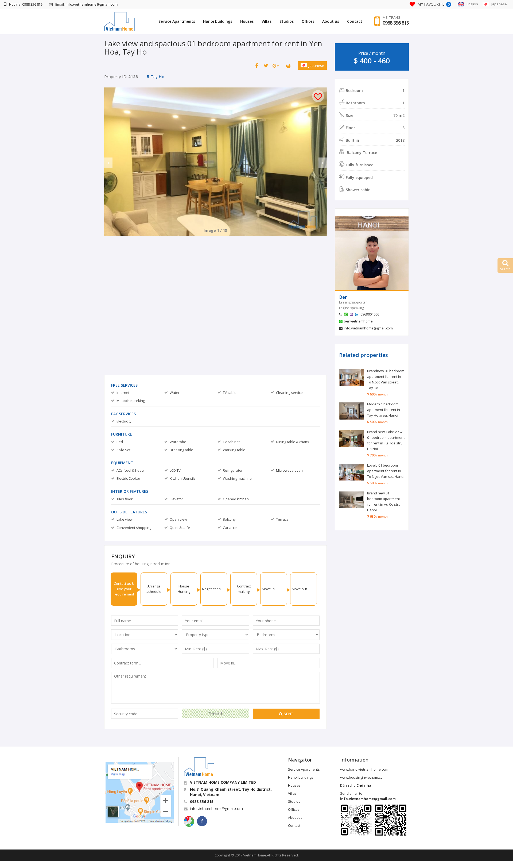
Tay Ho (157, 76)
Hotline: (25, 4)
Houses (247, 21)
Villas (266, 21)
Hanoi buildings (217, 21)
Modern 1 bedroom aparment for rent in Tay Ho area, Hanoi (383, 410)
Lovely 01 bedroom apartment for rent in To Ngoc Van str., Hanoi (385, 471)
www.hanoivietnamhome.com (364, 769)
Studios (286, 21)
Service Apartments (176, 21)
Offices (308, 21)
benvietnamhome (358, 321)
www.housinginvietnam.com (363, 777)
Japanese (316, 65)
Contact (354, 21)
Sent (288, 713)
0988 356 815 (396, 22)
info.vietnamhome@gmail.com (368, 328)
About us (330, 21)
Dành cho (355, 785)
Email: (86, 4)
